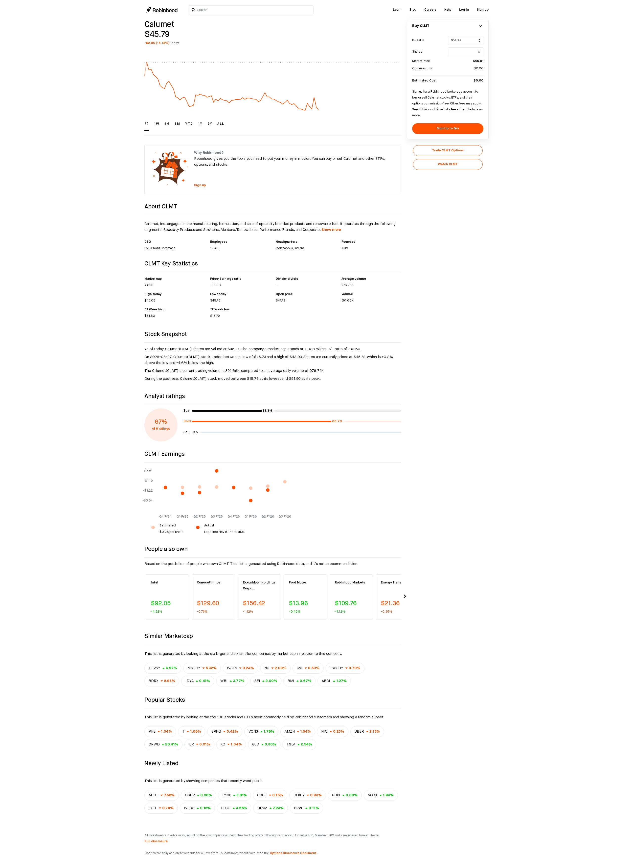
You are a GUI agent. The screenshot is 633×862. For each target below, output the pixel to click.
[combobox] (253, 10)
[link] (397, 9)
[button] (146, 126)
